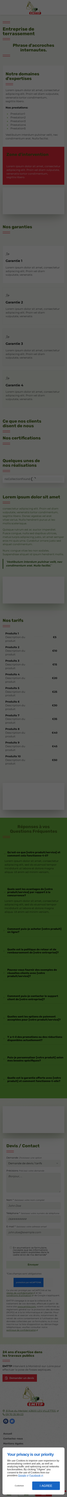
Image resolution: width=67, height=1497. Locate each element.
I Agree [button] (46, 1485)
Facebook (35, 1475)
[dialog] (33, 1471)
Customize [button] (19, 1486)
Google (22, 1475)
